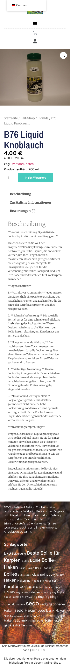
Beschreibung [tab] (20, 194)
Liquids (43, 118)
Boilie (35, 560)
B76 (7, 553)
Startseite (11, 118)
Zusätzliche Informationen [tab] (30, 202)
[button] (35, 23)
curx (52, 574)
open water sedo (32, 592)
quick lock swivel (22, 596)
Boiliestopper (24, 575)
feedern (60, 575)
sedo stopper (32, 616)
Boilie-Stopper (43, 568)
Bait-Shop (27, 118)
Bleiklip (25, 561)
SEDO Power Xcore (13, 616)
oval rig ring (50, 592)
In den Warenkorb (35, 177)
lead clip (43, 587)
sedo (32, 603)
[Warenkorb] (35, 33)
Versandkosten (23, 164)
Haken (10, 580)
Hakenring (24, 580)
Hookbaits (38, 580)
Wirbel (29, 625)
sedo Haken (26, 610)
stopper (32, 621)
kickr (35, 587)
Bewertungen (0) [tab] (23, 211)
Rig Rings (51, 597)
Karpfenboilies (18, 586)
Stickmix (21, 620)
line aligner (55, 587)
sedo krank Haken (51, 610)
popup (7, 596)
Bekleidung (19, 553)
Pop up (61, 592)
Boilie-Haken (26, 568)
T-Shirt (49, 620)
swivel (40, 621)
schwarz (21, 604)
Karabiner (50, 580)
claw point (40, 574)
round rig (10, 604)
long (18, 592)
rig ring (38, 597)
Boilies (10, 574)
